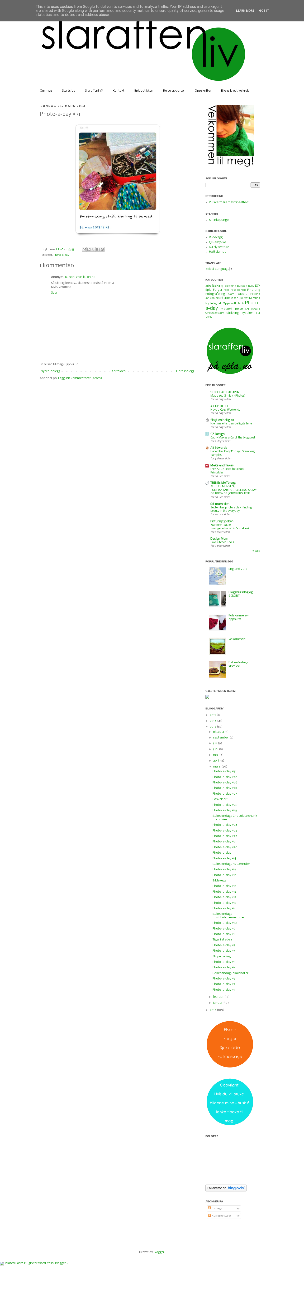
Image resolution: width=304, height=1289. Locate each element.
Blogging (230, 286)
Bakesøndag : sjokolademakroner (228, 915)
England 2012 (237, 569)
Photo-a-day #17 (224, 869)
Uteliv (208, 317)
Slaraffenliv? (94, 90)
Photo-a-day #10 (225, 923)
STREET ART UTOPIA (224, 392)
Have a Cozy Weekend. (225, 409)
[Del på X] (93, 249)
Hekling (255, 294)
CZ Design (217, 434)
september (221, 737)
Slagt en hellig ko (222, 420)
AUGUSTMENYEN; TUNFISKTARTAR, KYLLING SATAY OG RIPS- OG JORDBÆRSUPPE (233, 490)
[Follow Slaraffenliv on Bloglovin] (226, 1190)
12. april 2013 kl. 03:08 (80, 277)
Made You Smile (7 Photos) (227, 395)
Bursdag (242, 286)
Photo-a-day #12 (224, 903)
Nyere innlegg (50, 371)
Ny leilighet (213, 303)
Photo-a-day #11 (224, 908)
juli (215, 743)
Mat (246, 298)
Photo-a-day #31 (224, 771)
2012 (213, 1010)
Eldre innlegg (185, 371)
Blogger (159, 1252)
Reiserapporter (174, 90)
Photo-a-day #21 (224, 841)
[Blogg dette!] (88, 249)
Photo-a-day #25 (225, 810)
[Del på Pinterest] (102, 249)
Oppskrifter (203, 90)
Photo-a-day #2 (224, 984)
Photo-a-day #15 (224, 886)
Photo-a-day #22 (225, 836)
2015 (213, 715)
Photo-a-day (61, 255)
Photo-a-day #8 (224, 934)
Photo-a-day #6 (224, 950)
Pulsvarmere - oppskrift (238, 617)
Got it (264, 10)
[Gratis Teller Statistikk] (207, 697)
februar (218, 997)
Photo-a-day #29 (225, 782)
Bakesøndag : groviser (238, 664)
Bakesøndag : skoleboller (230, 973)
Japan (234, 298)
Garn (231, 294)
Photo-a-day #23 (225, 830)
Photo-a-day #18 (224, 858)
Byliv (251, 286)
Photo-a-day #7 (224, 945)
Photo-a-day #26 (225, 805)
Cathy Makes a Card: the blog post (232, 437)
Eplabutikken (143, 90)
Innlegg (216, 1208)
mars (217, 766)
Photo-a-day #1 (224, 989)
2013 (213, 726)
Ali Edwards (218, 447)
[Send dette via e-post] (84, 249)
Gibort (242, 293)
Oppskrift (229, 303)
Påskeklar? (220, 799)
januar (218, 1002)
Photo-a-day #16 (225, 875)
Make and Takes (222, 465)
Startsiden (118, 371)
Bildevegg (216, 237)
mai (216, 755)
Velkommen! (237, 639)
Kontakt (118, 90)
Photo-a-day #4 (224, 967)
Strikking (232, 313)
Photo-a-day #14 (225, 891)
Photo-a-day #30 (225, 777)
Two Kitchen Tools (222, 542)
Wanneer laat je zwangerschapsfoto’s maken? (230, 526)
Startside (68, 90)
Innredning (211, 298)
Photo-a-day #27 (225, 793)
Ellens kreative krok (235, 90)
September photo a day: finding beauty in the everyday (231, 509)
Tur (258, 313)
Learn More (245, 10)
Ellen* (60, 249)
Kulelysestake (219, 247)
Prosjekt (227, 308)
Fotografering (215, 293)
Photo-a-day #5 (224, 962)
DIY (257, 285)
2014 (213, 721)
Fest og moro (238, 290)
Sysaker (247, 313)
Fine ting (253, 289)
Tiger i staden (222, 939)
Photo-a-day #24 (225, 825)
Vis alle (256, 551)
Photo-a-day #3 (224, 978)
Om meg (46, 90)
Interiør (224, 298)
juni (216, 749)
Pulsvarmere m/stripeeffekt (229, 202)
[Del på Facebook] (97, 249)
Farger (217, 289)
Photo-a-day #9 (224, 928)
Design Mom (219, 538)
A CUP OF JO (219, 406)
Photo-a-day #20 (225, 847)
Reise (239, 308)
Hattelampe (217, 251)
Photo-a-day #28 (225, 788)
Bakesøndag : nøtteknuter (231, 864)
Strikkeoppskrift (214, 313)
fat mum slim (219, 504)
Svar (54, 292)
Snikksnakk (252, 309)
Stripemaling (222, 956)
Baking (217, 286)
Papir (241, 303)
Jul (241, 298)
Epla (208, 289)
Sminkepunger (219, 219)
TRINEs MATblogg (223, 482)
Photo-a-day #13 (224, 897)
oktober (219, 731)
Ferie (226, 290)
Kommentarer (221, 1215)
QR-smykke (217, 242)
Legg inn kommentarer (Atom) (80, 378)
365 (208, 286)
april (216, 760)
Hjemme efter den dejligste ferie (231, 423)
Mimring (254, 298)
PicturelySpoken (221, 521)
